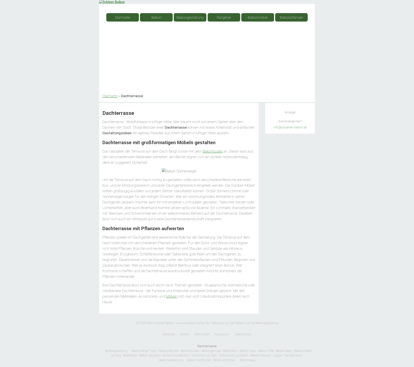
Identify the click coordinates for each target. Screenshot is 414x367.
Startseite (122, 17)
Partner (184, 334)
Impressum (222, 334)
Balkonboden (213, 151)
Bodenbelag (247, 360)
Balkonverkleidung (171, 360)
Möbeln (171, 296)
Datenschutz (243, 334)
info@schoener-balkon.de (290, 127)
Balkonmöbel (258, 17)
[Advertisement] (207, 60)
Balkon (156, 17)
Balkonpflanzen (291, 17)
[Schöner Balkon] (112, 2)
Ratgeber (224, 17)
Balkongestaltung (190, 17)
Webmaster (202, 334)
